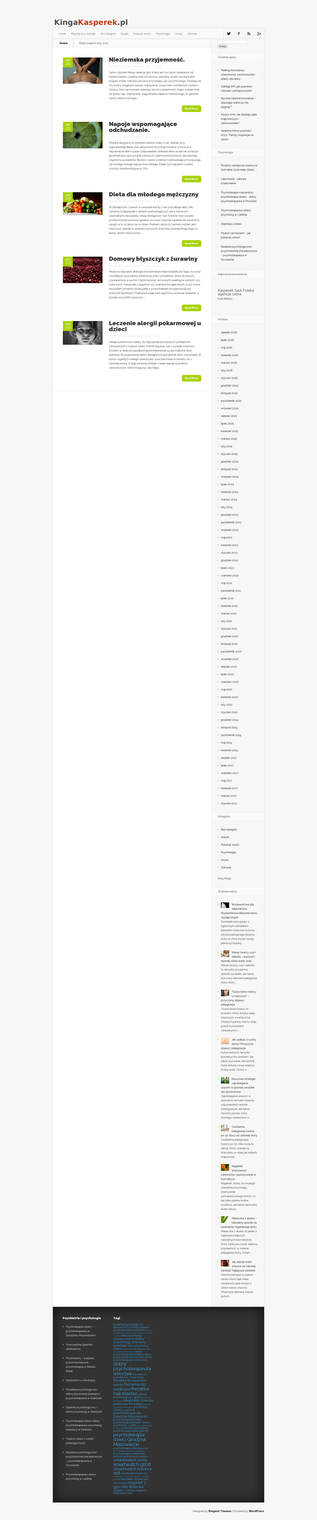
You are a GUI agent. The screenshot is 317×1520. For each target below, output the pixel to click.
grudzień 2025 (229, 385)
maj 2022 (226, 583)
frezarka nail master (131, 1391)
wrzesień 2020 (230, 659)
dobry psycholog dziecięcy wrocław (129, 1342)
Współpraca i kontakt (83, 34)
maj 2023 (226, 537)
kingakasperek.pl (133, 66)
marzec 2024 (229, 499)
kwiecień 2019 (229, 750)
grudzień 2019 (229, 719)
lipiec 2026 (227, 340)
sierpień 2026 (229, 332)
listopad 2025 (229, 393)
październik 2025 (231, 400)
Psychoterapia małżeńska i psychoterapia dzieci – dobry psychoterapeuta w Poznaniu (239, 197)
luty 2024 (226, 507)
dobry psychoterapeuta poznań (132, 1356)
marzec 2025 (229, 438)
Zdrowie (192, 34)
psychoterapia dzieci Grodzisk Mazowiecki (129, 1439)
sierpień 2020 (229, 666)
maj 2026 (226, 347)
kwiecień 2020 (229, 697)
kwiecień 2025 (229, 431)
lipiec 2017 (227, 765)
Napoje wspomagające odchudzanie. (143, 126)
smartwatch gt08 (132, 1464)
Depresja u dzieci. (231, 223)
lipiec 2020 (227, 674)
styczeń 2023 (229, 552)
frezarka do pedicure (129, 1387)
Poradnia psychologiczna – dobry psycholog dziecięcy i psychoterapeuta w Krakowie (84, 1394)
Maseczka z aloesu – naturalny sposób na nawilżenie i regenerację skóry (239, 1222)
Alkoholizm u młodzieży (80, 1380)
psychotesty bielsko (135, 1456)
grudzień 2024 (229, 461)
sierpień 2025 (229, 416)
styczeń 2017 (229, 803)
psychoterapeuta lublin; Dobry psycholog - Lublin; (131, 1424)
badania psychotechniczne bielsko (131, 1329)
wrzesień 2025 (229, 408)
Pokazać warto (142, 34)
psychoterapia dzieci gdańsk (130, 1430)
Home (62, 34)
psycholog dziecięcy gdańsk (130, 1408)
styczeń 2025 (229, 454)
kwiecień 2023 (229, 545)
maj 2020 (226, 689)
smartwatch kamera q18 (132, 1470)
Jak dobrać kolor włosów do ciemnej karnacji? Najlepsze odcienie (238, 1266)
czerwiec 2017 (229, 773)
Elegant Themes (220, 1511)
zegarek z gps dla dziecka (129, 1484)
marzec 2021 (229, 613)
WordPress (256, 1511)
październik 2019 (231, 735)
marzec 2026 (229, 362)
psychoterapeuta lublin (127, 1419)
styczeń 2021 (229, 628)
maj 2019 (226, 742)
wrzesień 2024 (230, 476)
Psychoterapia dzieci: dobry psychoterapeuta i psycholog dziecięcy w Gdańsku (84, 1425)
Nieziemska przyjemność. (147, 59)
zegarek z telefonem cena (130, 1492)
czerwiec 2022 (230, 575)
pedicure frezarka (127, 1404)
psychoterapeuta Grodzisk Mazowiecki (130, 1414)
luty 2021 (226, 621)
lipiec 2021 (227, 598)
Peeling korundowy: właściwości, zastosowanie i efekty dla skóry (238, 74)
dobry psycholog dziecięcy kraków (127, 1337)
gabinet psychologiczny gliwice (130, 1396)
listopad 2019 (229, 727)
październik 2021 (231, 590)
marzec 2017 (229, 795)
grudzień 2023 (229, 514)
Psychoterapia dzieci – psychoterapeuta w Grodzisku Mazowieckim (81, 1331)
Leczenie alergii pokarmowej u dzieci (155, 326)
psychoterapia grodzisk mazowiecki (128, 1451)
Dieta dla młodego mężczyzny (153, 194)
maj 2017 (226, 780)
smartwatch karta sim (134, 1473)
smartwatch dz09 (130, 1459)
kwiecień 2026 (229, 355)
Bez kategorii (108, 34)
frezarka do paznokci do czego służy (130, 1376)
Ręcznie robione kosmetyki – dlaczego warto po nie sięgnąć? (238, 103)
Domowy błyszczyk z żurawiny (153, 258)
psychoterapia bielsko (134, 1428)
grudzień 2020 (229, 636)
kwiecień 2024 (229, 492)
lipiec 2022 (227, 567)
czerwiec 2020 (230, 681)
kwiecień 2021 (229, 605)
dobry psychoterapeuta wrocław (132, 1368)
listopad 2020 (229, 643)
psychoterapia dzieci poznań (131, 1448)
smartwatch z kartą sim (123, 1477)
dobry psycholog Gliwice (130, 1347)
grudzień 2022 (229, 560)
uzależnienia (125, 1479)
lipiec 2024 (227, 484)
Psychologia (163, 34)
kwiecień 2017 (229, 788)
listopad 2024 (229, 469)
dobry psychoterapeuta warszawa (132, 1358)
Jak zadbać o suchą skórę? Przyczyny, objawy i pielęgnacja (238, 1044)
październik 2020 (231, 651)
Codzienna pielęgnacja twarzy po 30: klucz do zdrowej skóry (239, 1131)
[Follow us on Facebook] (239, 33)
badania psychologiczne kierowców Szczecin (128, 1326)
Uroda (178, 34)
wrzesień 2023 (229, 529)
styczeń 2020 (229, 712)
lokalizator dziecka (138, 1400)
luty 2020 (226, 704)
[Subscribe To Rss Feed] (249, 33)
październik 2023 (231, 522)
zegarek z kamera (124, 1490)
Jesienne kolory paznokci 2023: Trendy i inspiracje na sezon (237, 135)
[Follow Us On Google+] (259, 33)
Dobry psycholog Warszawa (134, 1349)
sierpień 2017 (229, 757)
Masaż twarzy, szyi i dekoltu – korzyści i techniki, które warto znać (238, 957)
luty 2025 (226, 446)
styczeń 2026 (229, 378)
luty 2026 (226, 370)
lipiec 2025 (227, 423)
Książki (124, 34)
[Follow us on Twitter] (229, 33)
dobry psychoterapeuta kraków (128, 1353)
